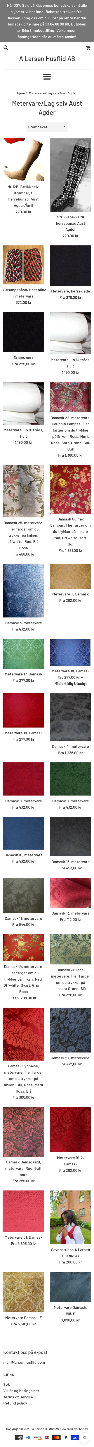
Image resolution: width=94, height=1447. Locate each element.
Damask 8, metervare (23, 800)
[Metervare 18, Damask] (70, 652)
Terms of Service (18, 1396)
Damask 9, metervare (70, 800)
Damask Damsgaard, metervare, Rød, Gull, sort (23, 1168)
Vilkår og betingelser (21, 1390)
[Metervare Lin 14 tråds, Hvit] (70, 333)
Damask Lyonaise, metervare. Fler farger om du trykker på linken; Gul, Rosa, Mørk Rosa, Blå (23, 1078)
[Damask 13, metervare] (70, 893)
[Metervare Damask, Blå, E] (70, 1287)
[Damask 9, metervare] (70, 779)
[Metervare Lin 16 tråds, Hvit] (23, 403)
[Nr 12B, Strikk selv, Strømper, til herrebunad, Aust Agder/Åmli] (23, 159)
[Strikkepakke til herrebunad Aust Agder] (70, 175)
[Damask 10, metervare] (23, 833)
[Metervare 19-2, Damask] (70, 1129)
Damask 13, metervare (71, 913)
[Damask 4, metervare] (70, 717)
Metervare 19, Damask (23, 732)
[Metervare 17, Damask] (23, 654)
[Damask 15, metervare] (70, 836)
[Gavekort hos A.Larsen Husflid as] (70, 1217)
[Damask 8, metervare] (23, 779)
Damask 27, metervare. (71, 1057)
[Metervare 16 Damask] (70, 576)
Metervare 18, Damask (70, 670)
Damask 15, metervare (71, 861)
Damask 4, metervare (70, 746)
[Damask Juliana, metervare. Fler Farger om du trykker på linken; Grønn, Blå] (70, 949)
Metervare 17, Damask (23, 674)
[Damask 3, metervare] (23, 591)
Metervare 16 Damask (70, 594)
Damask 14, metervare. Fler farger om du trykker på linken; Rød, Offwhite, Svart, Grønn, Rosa (23, 979)
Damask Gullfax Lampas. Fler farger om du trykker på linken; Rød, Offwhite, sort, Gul (70, 531)
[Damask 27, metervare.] (70, 1030)
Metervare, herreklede (70, 291)
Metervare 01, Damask (23, 1237)
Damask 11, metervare (23, 918)
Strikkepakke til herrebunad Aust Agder (70, 223)
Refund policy (15, 1403)
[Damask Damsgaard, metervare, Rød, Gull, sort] (23, 1132)
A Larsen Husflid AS (47, 58)
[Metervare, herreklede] (70, 265)
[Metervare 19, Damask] (23, 710)
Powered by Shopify (74, 1429)
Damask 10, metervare (23, 854)
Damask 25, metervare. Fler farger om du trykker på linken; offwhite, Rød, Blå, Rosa (23, 535)
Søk (6, 1384)
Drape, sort (23, 357)
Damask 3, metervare (23, 622)
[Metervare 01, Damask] (23, 1211)
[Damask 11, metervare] (23, 895)
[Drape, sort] (23, 332)
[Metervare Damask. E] (23, 1292)
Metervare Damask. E (23, 1317)
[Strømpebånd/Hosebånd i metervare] (23, 264)
